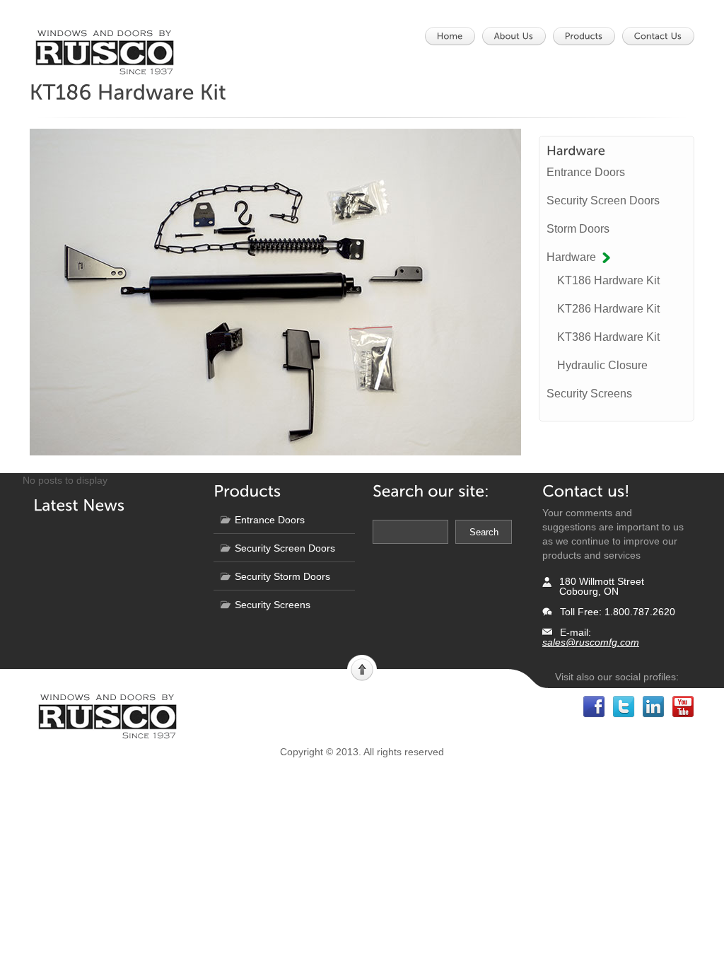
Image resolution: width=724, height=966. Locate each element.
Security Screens (589, 394)
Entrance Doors (586, 172)
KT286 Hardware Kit (608, 309)
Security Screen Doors (603, 200)
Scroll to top (362, 668)
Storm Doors (578, 229)
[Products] (588, 36)
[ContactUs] (662, 36)
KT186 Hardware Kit (608, 280)
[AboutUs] (518, 36)
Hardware (571, 257)
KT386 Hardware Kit (608, 337)
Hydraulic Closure (602, 365)
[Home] (454, 36)
